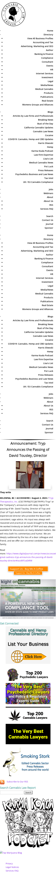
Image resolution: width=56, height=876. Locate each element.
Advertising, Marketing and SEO (37, 46)
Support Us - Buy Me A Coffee (26, 569)
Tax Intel (48, 178)
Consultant (47, 61)
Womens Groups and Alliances (37, 104)
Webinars (48, 193)
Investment (47, 77)
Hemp (50, 147)
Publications (46, 96)
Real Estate (47, 100)
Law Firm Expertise (43, 154)
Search (49, 216)
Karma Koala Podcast (42, 150)
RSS (51, 205)
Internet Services (44, 73)
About (50, 197)
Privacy (9, 863)
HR (51, 69)
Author (49, 50)
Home (50, 30)
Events (49, 65)
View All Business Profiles (40, 38)
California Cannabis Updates (38, 127)
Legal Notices (12, 867)
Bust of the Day (45, 123)
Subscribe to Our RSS (17, 781)
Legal (50, 81)
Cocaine (49, 135)
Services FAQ (46, 208)
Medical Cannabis (44, 89)
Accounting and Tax (43, 42)
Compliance (47, 57)
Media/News (47, 85)
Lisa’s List (48, 158)
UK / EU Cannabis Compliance (38, 182)
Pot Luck (48, 166)
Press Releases (45, 170)
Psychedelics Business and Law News (34, 174)
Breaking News (45, 119)
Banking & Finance (43, 54)
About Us (48, 201)
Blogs (50, 112)
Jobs (51, 189)
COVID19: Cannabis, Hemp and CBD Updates (30, 139)
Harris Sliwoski (45, 143)
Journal (49, 224)
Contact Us (47, 220)
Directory (48, 34)
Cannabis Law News (43, 131)
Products (48, 92)
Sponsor (49, 227)
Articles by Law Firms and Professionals (33, 115)
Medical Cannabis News (41, 162)
